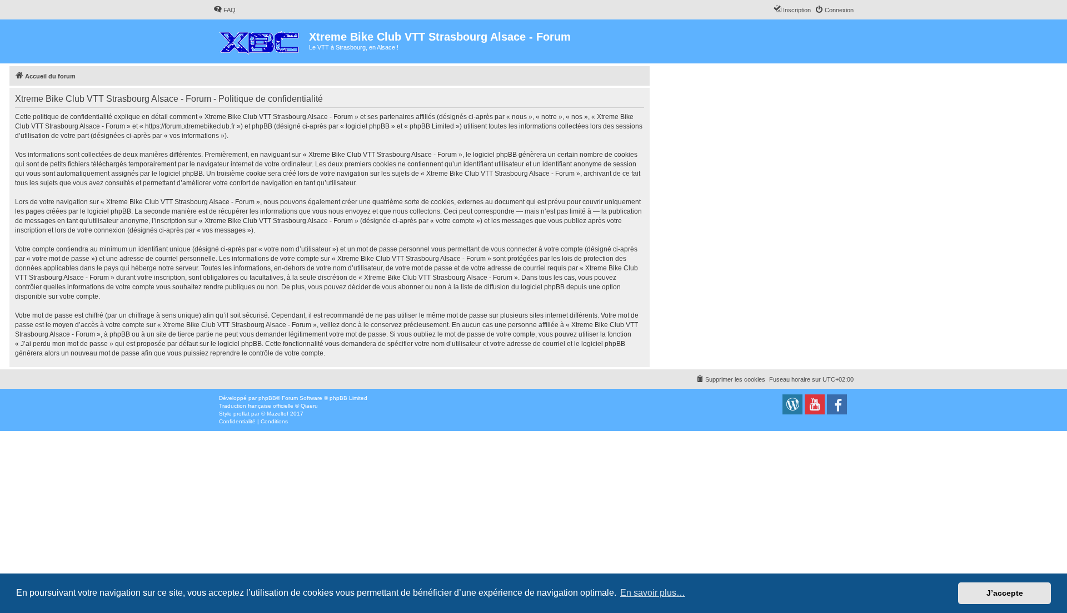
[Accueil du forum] (261, 40)
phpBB (267, 398)
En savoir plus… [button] (652, 592)
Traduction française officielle (256, 406)
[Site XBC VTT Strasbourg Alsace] (792, 404)
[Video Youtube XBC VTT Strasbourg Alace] (815, 404)
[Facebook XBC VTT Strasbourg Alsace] (837, 404)
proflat (241, 414)
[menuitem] (224, 10)
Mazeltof (277, 414)
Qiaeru (309, 406)
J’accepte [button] (1004, 593)
